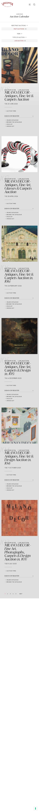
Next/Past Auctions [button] (18, 25)
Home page (19, 14)
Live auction (19, 41)
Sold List (9, 124)
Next (20, 593)
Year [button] (19, 34)
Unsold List (10, 126)
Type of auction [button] (19, 37)
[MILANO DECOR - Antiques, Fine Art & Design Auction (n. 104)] (20, 426)
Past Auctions (19, 29)
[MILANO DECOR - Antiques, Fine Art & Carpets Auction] (20, 65)
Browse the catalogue (14, 122)
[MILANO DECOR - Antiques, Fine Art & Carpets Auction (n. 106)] (20, 244)
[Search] (34, 4)
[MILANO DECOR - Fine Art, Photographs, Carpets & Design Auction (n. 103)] (20, 518)
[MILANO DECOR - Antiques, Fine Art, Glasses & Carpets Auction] (20, 154)
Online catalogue (12, 120)
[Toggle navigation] (30, 4)
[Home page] (7, 4)
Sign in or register (11, 116)
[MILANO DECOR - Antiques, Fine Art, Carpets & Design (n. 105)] (20, 336)
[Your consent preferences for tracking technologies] (35, 808)
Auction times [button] (11, 111)
